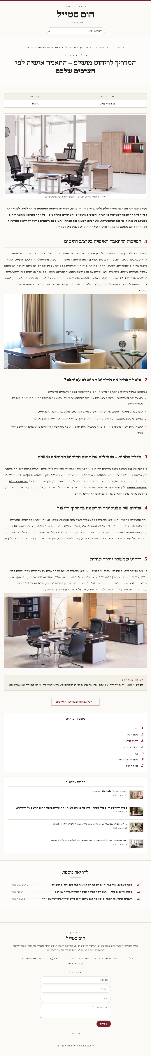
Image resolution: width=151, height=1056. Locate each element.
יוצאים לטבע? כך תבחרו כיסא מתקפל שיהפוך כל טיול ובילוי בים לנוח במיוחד (87, 899)
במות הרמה (132, 766)
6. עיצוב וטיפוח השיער (33, 958)
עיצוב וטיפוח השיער (127, 759)
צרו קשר (75, 1033)
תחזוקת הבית (131, 747)
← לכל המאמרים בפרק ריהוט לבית (75, 702)
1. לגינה (129, 958)
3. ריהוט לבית (92, 958)
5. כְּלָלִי (53, 958)
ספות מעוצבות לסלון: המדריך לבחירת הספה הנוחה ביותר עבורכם (93, 892)
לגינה (135, 728)
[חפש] (49, 30)
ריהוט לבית (102, 47)
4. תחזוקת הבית (71, 958)
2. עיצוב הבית (112, 958)
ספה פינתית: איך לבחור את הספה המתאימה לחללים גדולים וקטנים (91, 885)
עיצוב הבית (132, 734)
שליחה (103, 1024)
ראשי (118, 47)
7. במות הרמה (75, 963)
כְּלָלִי (136, 753)
